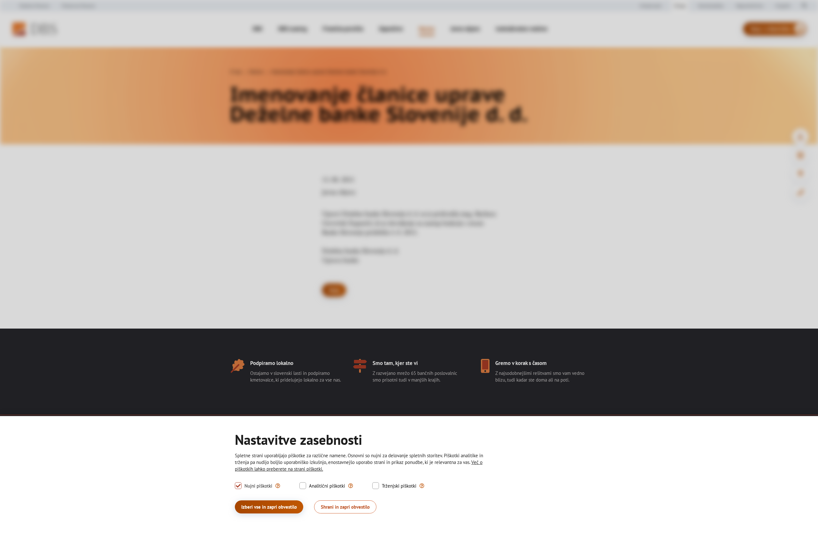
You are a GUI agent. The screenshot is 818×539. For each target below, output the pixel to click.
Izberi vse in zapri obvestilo (269, 507)
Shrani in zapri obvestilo (345, 507)
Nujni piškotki (258, 486)
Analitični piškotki (327, 486)
